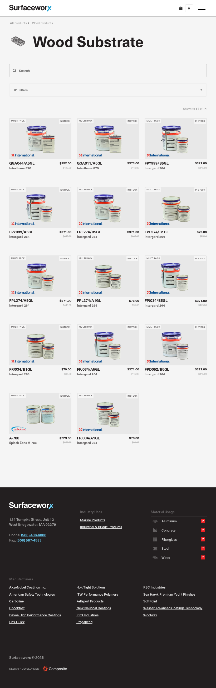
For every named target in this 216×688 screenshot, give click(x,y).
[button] (185, 8)
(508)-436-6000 (33, 535)
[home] (30, 8)
